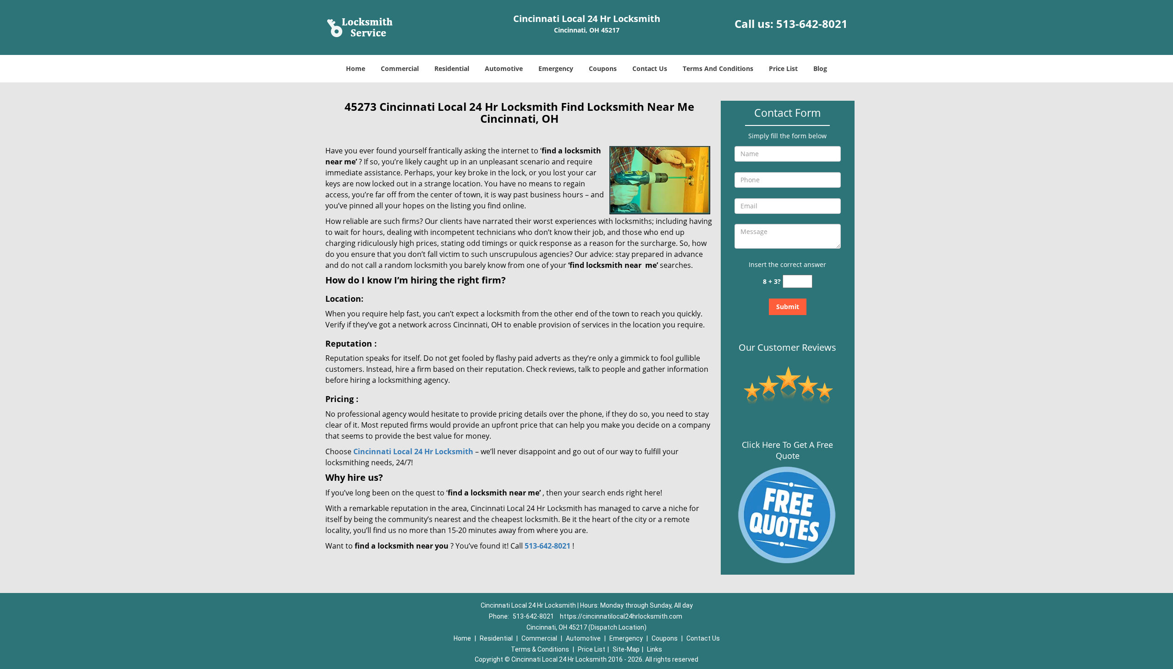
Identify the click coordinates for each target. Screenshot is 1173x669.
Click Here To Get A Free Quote (787, 450)
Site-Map (626, 649)
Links (654, 649)
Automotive (504, 68)
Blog (820, 68)
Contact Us (649, 68)
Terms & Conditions (540, 649)
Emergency (555, 68)
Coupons (603, 68)
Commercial (400, 68)
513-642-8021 (812, 23)
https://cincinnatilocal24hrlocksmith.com (621, 616)
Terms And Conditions (718, 68)
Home (355, 68)
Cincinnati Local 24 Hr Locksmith (413, 451)
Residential (451, 68)
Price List (783, 68)
